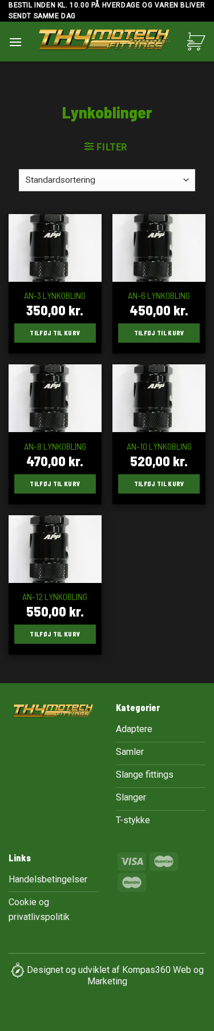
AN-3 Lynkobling (55, 295)
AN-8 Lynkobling (55, 446)
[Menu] (15, 42)
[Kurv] (196, 41)
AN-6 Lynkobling (159, 295)
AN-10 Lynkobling (159, 446)
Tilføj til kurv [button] (55, 332)
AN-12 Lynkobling (54, 596)
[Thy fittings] (105, 41)
